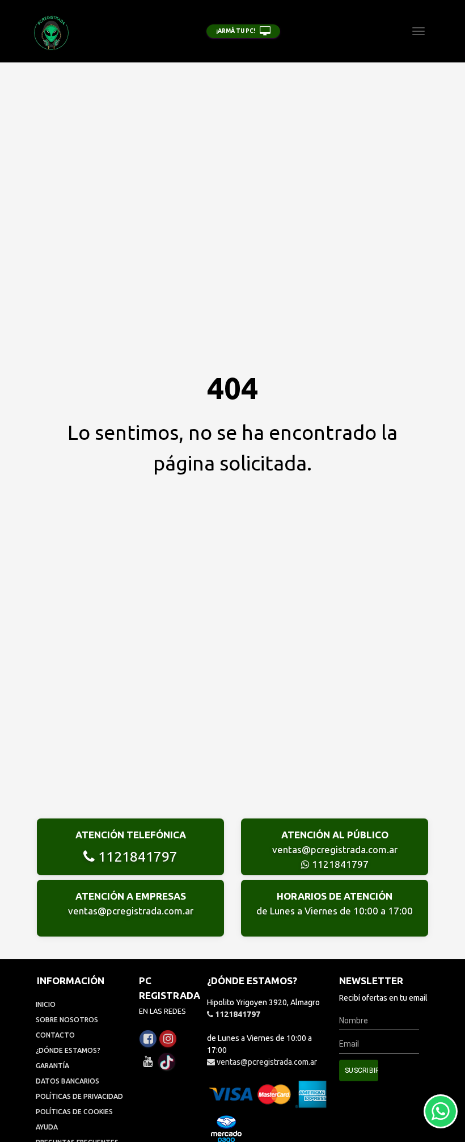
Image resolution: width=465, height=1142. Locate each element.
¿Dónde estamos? (68, 1050)
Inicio (46, 1004)
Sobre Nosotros (67, 1019)
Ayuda (47, 1127)
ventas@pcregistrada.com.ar (335, 849)
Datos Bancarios (67, 1081)
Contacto (55, 1035)
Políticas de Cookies (74, 1111)
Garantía (52, 1065)
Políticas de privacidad (79, 1096)
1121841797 (136, 856)
